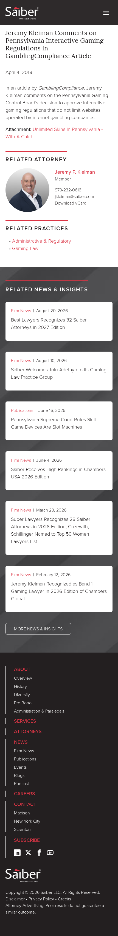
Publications (22, 410)
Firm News (21, 311)
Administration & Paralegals (39, 711)
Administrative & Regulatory (41, 240)
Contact (25, 804)
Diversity (22, 694)
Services (25, 720)
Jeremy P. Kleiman (75, 171)
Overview (23, 678)
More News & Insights (38, 629)
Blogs (19, 775)
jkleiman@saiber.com (74, 196)
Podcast (21, 783)
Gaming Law (25, 248)
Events (20, 767)
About (22, 669)
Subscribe (27, 840)
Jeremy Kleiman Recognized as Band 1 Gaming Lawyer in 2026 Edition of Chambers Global (59, 591)
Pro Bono (23, 703)
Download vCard (70, 203)
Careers (24, 793)
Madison (22, 813)
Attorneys (28, 731)
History (20, 686)
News (21, 742)
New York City (27, 821)
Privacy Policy (41, 899)
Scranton (22, 829)
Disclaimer (15, 899)
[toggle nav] (106, 12)
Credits (64, 899)
